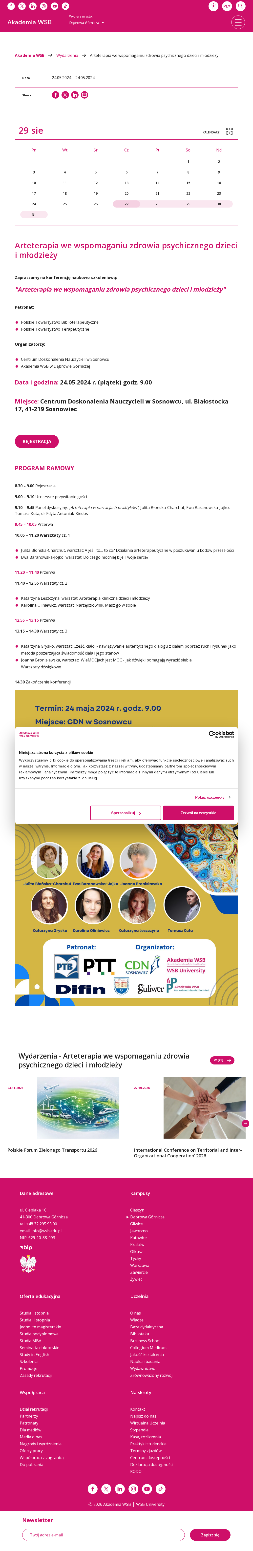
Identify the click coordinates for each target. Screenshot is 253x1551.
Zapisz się (210, 1535)
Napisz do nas (143, 1416)
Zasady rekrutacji (36, 1375)
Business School (145, 1340)
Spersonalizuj (123, 813)
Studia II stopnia (35, 1320)
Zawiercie (139, 1272)
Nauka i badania (145, 1361)
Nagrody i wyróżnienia (41, 1443)
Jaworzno (139, 1230)
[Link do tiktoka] (65, 6)
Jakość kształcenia (147, 1354)
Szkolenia (29, 1361)
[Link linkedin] (120, 1489)
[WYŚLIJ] (84, 95)
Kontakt (137, 1409)
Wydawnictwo (142, 1368)
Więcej (218, 1060)
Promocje (28, 1368)
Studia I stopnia (34, 1313)
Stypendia (139, 1430)
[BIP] (26, 1247)
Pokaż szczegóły (210, 797)
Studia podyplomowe (39, 1334)
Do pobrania (31, 1464)
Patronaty (29, 1423)
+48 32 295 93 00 (41, 1224)
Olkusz (136, 1251)
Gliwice (136, 1224)
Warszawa (139, 1265)
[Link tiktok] (161, 1489)
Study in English (34, 1354)
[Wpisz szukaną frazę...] (241, 6)
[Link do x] (22, 6)
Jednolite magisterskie (40, 1327)
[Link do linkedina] (33, 6)
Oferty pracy (31, 1450)
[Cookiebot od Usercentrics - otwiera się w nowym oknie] (212, 734)
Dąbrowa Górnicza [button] (84, 22)
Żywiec (136, 1279)
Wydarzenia (67, 55)
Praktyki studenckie (148, 1443)
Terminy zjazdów (146, 1450)
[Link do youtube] (54, 6)
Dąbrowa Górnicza (147, 1217)
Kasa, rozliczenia (145, 1437)
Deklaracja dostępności (151, 1464)
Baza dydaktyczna (146, 1327)
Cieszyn (137, 1210)
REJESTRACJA (36, 441)
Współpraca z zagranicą (42, 1457)
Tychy (135, 1258)
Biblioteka (139, 1334)
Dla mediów (30, 1430)
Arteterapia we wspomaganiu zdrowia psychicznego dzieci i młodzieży (154, 55)
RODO (136, 1471)
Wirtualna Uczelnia (147, 1423)
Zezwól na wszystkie (198, 813)
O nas (135, 1313)
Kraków (137, 1244)
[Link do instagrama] (43, 6)
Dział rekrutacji (34, 1409)
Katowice (138, 1237)
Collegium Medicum (148, 1347)
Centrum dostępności (150, 1457)
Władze (137, 1320)
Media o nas (31, 1437)
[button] (213, 6)
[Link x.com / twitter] (106, 1489)
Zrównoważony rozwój (151, 1375)
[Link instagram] (133, 1489)
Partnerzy (29, 1416)
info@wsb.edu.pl (46, 1230)
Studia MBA (30, 1340)
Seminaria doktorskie (39, 1347)
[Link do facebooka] (11, 6)
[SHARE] (55, 95)
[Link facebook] (93, 1489)
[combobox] (227, 6)
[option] (63, 1115)
